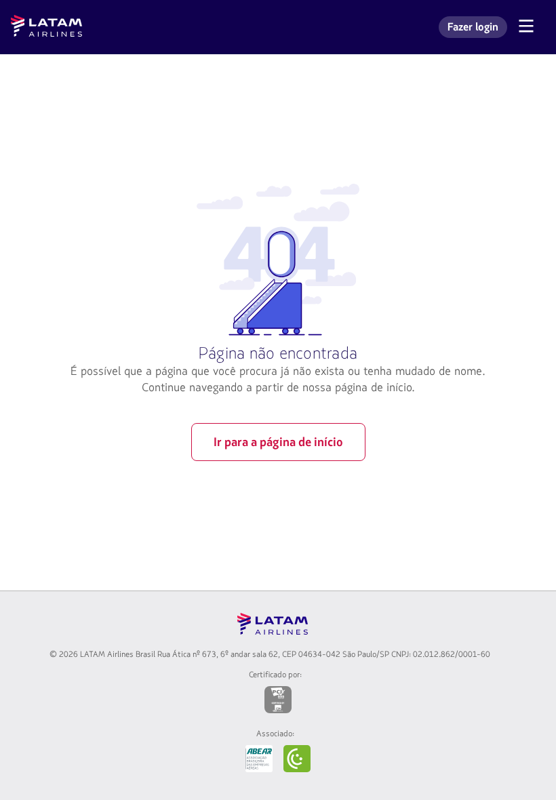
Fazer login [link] (477, 29)
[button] (531, 27)
